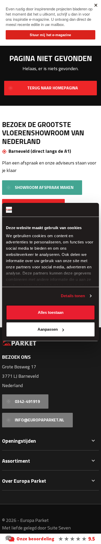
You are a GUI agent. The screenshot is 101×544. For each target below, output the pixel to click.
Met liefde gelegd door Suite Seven (36, 527)
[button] (93, 441)
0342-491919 (27, 401)
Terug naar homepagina (52, 88)
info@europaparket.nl (39, 420)
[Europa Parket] (50, 538)
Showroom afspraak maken (44, 187)
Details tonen (73, 296)
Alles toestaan (50, 312)
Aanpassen (48, 329)
